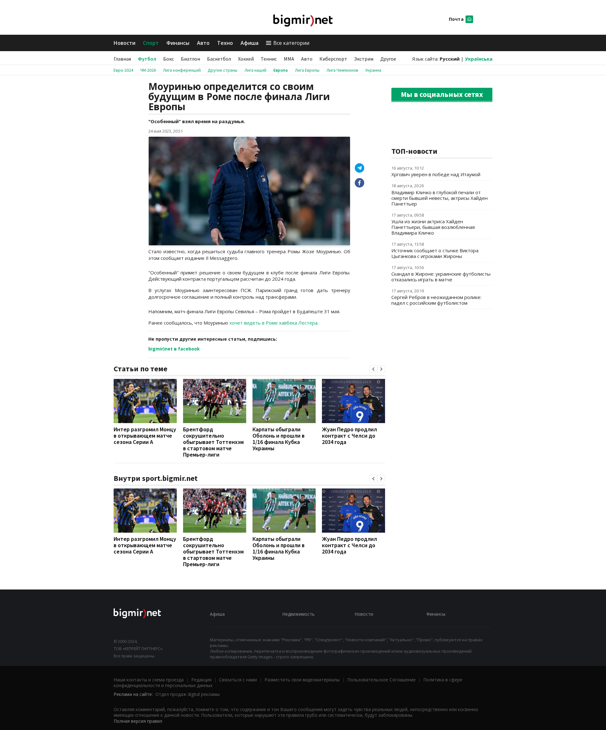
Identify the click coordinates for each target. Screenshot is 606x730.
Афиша (249, 42)
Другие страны (222, 70)
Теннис (269, 59)
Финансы (177, 42)
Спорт (151, 42)
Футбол (147, 59)
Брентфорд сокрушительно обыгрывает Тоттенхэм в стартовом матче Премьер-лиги (213, 442)
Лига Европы (307, 70)
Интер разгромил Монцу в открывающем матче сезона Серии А (145, 436)
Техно (225, 42)
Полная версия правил (138, 721)
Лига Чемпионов (342, 70)
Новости (124, 42)
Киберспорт (333, 59)
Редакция (201, 680)
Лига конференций (182, 70)
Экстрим (363, 59)
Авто (203, 42)
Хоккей (246, 59)
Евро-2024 (123, 70)
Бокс (168, 59)
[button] (373, 369)
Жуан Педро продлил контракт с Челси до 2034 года (349, 436)
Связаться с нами (238, 680)
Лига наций (255, 70)
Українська (478, 59)
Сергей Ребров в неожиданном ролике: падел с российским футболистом (436, 300)
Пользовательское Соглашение (381, 680)
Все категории (291, 42)
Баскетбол (219, 59)
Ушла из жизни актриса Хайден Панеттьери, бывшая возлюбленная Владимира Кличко (433, 227)
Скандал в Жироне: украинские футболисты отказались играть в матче (440, 277)
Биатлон (190, 59)
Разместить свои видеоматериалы (302, 680)
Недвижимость (298, 614)
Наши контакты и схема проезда (149, 680)
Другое (388, 59)
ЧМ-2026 (148, 70)
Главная (122, 59)
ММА (289, 59)
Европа (280, 70)
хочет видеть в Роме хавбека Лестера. (273, 323)
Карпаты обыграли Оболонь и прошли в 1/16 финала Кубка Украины (278, 439)
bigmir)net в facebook (174, 349)
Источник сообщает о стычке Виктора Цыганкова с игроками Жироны (434, 253)
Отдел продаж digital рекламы (187, 694)
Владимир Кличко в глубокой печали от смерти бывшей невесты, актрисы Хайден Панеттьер (439, 198)
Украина (373, 70)
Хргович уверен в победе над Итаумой (435, 174)
